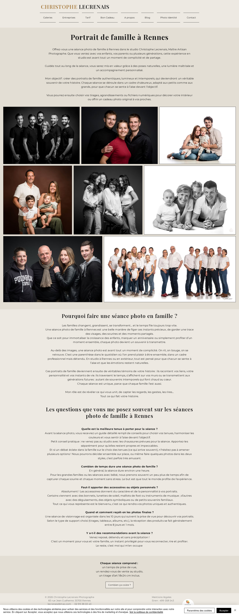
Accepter (223, 610)
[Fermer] (235, 610)
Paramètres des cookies (199, 610)
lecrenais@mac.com (59, 603)
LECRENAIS (75, 6)
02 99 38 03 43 (82, 603)
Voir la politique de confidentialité (146, 612)
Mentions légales (161, 597)
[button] (48, 17)
